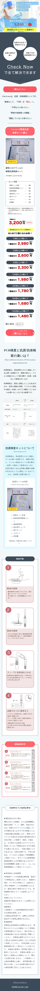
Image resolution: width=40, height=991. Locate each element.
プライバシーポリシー (20, 982)
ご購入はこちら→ (20, 89)
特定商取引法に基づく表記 (20, 987)
